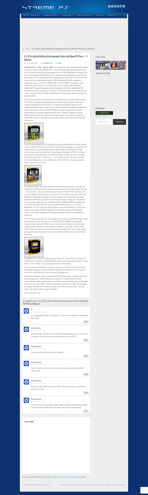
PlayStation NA (34, 293)
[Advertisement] (74, 33)
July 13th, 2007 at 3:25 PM (38, 330)
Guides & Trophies (84, 15)
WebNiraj (40, 484)
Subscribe (119, 122)
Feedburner (112, 6)
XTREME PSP (48, 63)
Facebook (109, 6)
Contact (99, 15)
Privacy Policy (121, 484)
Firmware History (50, 15)
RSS (124, 6)
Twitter (118, 6)
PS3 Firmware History (74, 484)
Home (26, 15)
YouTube (121, 6)
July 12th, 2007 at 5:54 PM (38, 312)
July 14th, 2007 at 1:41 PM (38, 364)
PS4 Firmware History (87, 484)
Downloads (67, 15)
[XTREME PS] (74, 6)
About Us (111, 15)
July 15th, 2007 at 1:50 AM (38, 383)
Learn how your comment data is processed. (69, 477)
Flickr (115, 6)
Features (34, 15)
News (28, 49)
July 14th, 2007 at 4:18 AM (38, 349)
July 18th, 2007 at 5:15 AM (38, 401)
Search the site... (124, 15)
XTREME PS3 (104, 116)
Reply (86, 321)
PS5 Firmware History (99, 484)
